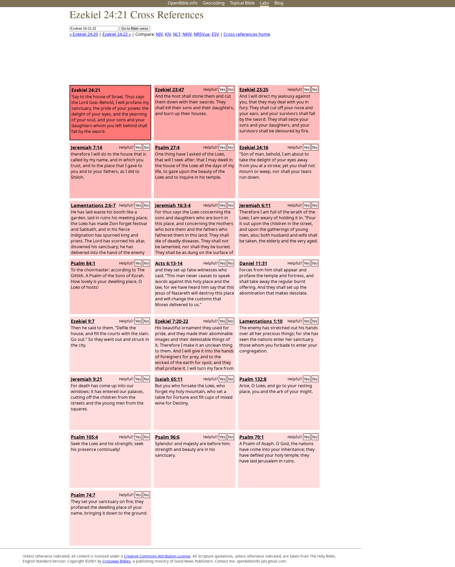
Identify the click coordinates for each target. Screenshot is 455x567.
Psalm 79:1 (251, 437)
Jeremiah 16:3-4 (173, 205)
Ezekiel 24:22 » (116, 34)
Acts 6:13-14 (168, 263)
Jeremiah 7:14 (86, 147)
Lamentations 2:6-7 (93, 205)
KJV (168, 34)
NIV (159, 34)
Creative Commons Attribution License (157, 556)
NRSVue (202, 34)
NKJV (187, 34)
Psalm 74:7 (83, 495)
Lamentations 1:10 (261, 321)
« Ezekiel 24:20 (84, 34)
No (230, 89)
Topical (242, 3)
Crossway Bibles (116, 561)
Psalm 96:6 (167, 437)
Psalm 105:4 (84, 437)
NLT (176, 34)
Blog (278, 3)
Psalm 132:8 (252, 379)
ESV (215, 34)
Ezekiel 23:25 (253, 89)
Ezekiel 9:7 (83, 321)
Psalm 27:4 (167, 147)
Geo (214, 3)
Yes (222, 89)
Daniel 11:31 (253, 263)
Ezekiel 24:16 (253, 147)
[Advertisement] (402, 48)
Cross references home (247, 34)
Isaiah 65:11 (169, 379)
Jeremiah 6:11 (255, 205)
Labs (264, 3)
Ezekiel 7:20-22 (171, 321)
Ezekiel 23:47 (169, 89)
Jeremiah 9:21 (86, 379)
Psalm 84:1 (83, 263)
